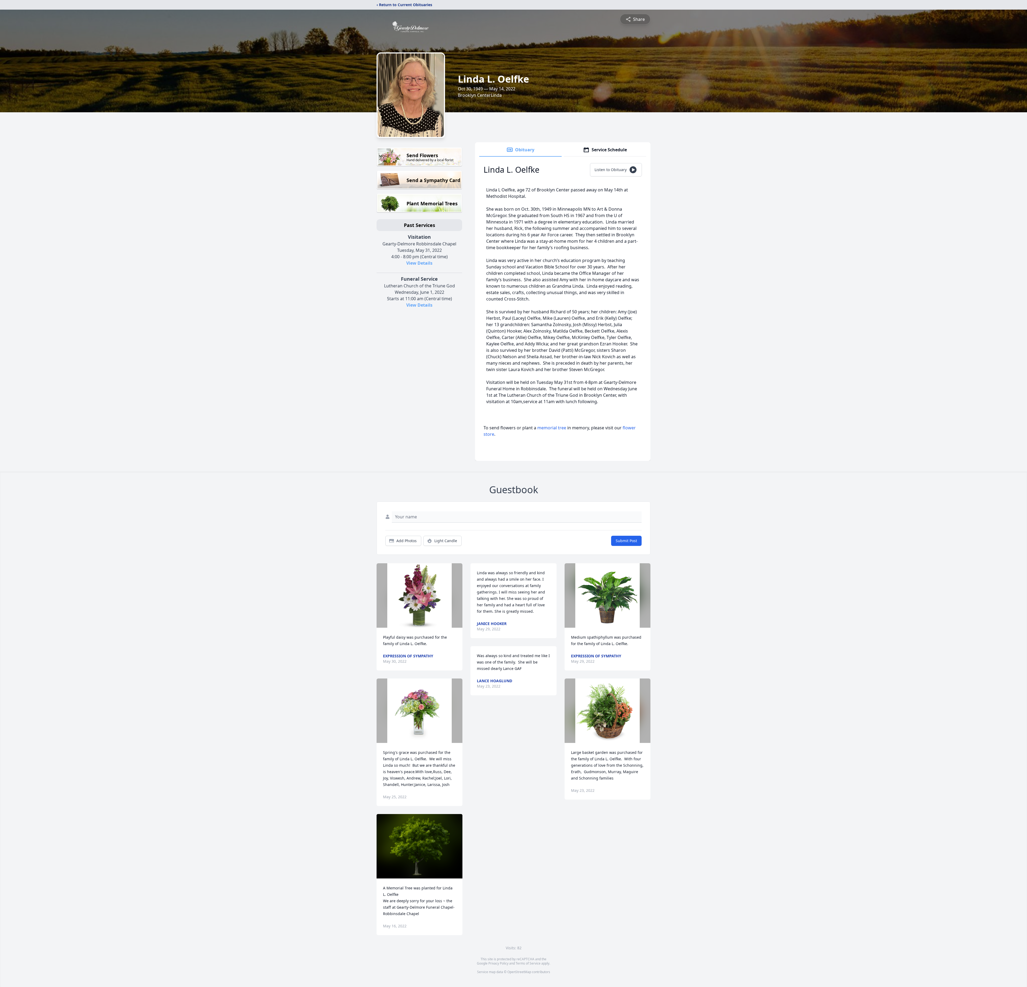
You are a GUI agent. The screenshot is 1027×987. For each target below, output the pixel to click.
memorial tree (551, 428)
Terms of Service (528, 963)
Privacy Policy (498, 963)
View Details (419, 263)
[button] (419, 595)
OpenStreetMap (519, 972)
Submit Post (626, 540)
